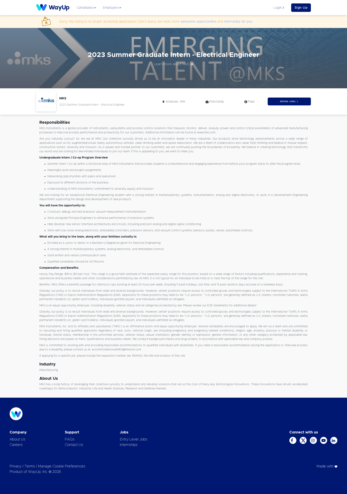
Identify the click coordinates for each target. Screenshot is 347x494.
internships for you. (238, 21)
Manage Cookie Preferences (61, 466)
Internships (129, 445)
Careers (16, 445)
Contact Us (74, 445)
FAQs (70, 439)
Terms (29, 466)
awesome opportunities (198, 21)
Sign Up (301, 7)
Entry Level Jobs (133, 439)
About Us (17, 439)
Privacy (15, 466)
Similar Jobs (287, 101)
